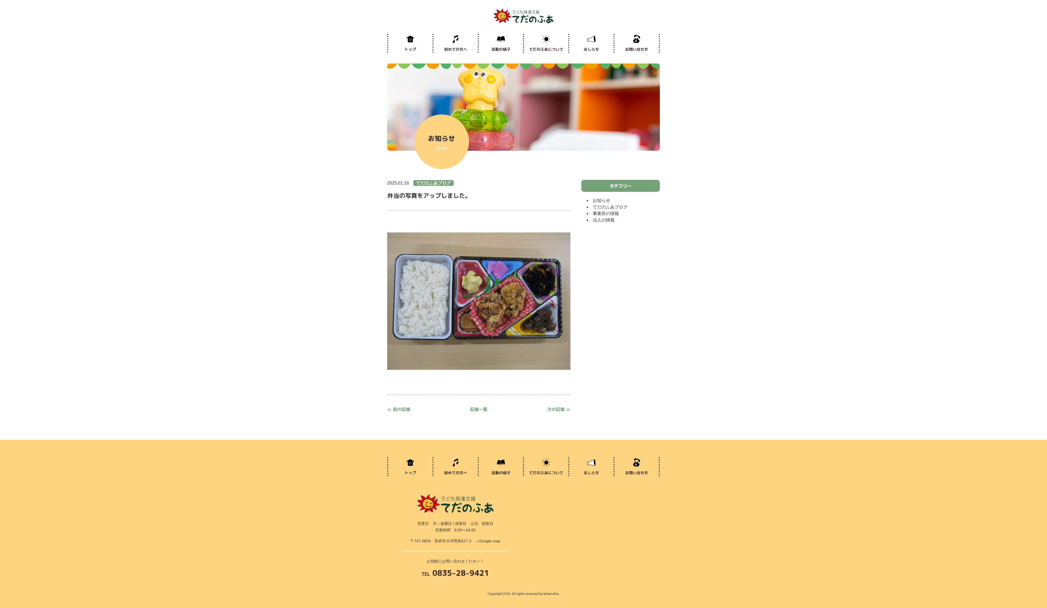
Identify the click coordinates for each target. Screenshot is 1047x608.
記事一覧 (479, 409)
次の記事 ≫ (558, 409)
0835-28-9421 (455, 573)
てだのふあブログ (610, 207)
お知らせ (601, 200)
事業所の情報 (606, 213)
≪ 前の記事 (398, 409)
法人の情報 (604, 220)
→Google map (487, 541)
